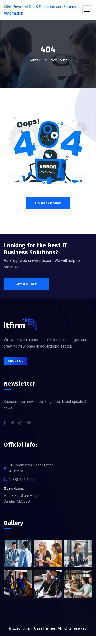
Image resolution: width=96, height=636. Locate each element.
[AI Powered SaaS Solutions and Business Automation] (48, 10)
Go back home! (48, 203)
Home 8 (35, 60)
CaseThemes (45, 628)
